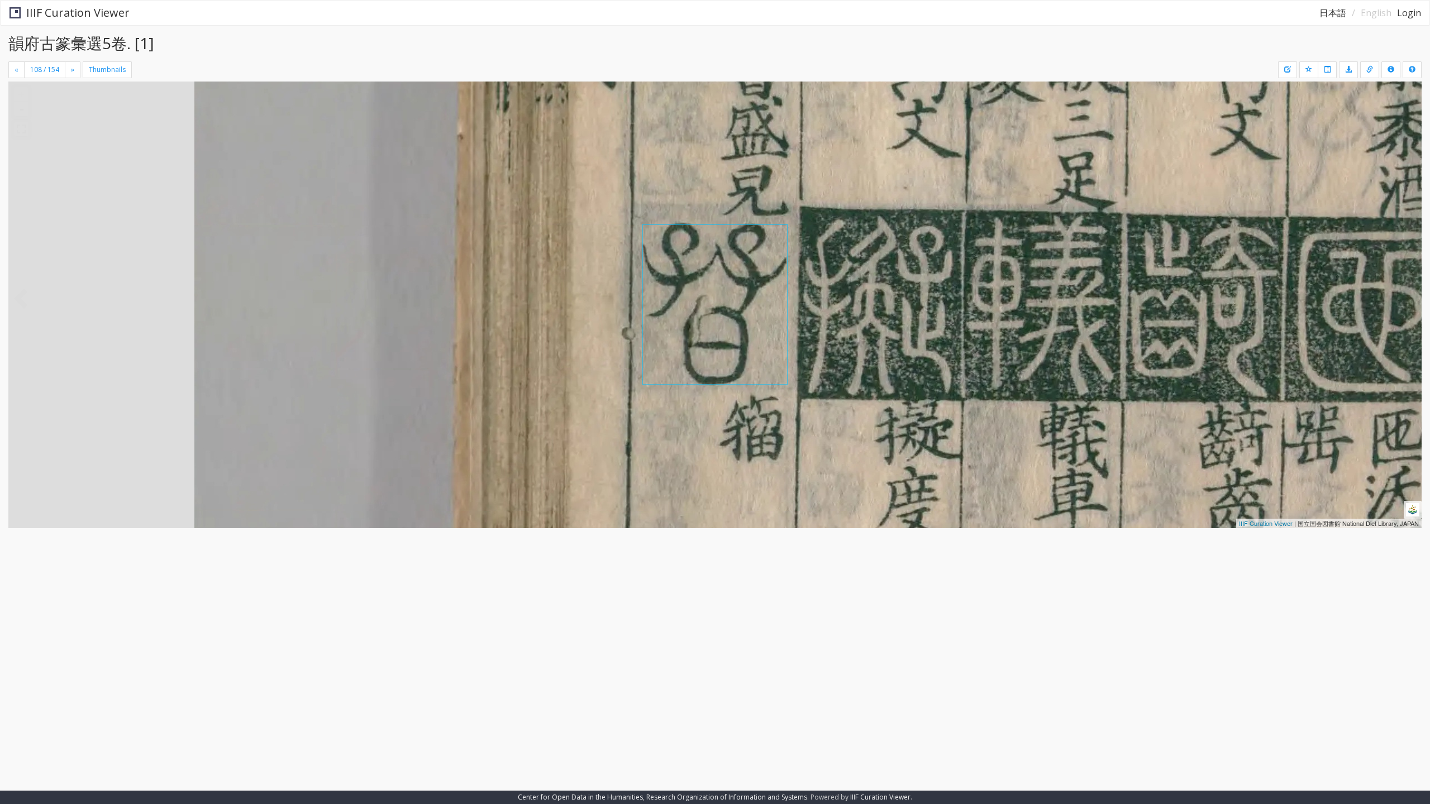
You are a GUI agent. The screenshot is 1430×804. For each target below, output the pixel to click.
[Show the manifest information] (1390, 69)
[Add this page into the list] (1308, 69)
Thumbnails (107, 69)
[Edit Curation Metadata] (1287, 69)
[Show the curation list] (1327, 69)
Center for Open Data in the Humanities (580, 797)
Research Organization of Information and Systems (726, 797)
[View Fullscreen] (21, 129)
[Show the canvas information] (1369, 69)
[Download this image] (1348, 69)
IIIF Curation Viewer (78, 12)
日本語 (1332, 13)
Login (1409, 13)
